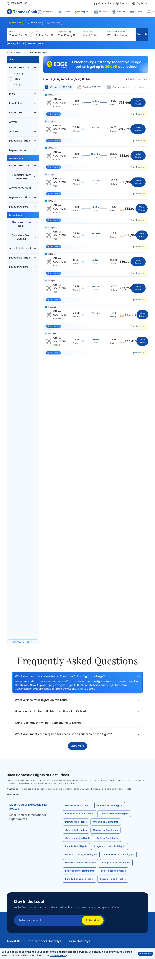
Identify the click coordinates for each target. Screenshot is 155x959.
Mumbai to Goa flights (105, 830)
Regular (15, 43)
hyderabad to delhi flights (79, 870)
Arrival (13, 122)
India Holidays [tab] (79, 941)
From (11, 31)
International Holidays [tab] (44, 941)
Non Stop (18, 73)
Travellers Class (114, 31)
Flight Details (136, 114)
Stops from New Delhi (21, 224)
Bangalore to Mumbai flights (109, 846)
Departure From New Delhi (21, 176)
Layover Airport (18, 150)
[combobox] (18, 35)
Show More (77, 746)
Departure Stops (19, 67)
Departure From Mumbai (21, 237)
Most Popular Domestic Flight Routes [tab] (29, 806)
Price (12, 93)
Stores (123, 3)
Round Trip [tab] (36, 22)
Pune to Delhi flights (76, 846)
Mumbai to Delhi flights (109, 805)
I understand (145, 953)
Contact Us (104, 3)
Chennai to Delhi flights (113, 878)
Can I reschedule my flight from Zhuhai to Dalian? (48, 723)
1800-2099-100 (19, 3)
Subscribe (92, 920)
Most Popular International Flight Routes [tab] (27, 817)
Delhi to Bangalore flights (114, 813)
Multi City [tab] (55, 22)
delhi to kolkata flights (113, 870)
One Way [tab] (16, 22)
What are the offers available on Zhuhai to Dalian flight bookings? (60, 676)
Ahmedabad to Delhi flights (118, 854)
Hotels (103, 11)
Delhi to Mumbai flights (78, 805)
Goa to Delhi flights (76, 830)
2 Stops (17, 84)
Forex (66, 11)
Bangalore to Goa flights (116, 862)
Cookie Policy (58, 955)
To (37, 31)
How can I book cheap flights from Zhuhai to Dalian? (50, 711)
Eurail (138, 11)
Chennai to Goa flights (105, 821)
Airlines (13, 131)
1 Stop (16, 78)
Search (142, 34)
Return (85, 31)
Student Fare (35, 43)
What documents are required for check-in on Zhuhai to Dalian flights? (63, 734)
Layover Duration (19, 140)
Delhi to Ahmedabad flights (80, 862)
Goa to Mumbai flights (77, 838)
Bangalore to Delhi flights (79, 813)
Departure (62, 31)
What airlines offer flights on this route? (42, 700)
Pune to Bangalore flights (79, 878)
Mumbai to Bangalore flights (81, 854)
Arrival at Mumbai (20, 188)
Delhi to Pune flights (108, 838)
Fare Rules (15, 103)
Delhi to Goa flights (76, 821)
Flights (84, 11)
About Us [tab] (14, 941)
